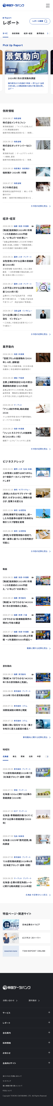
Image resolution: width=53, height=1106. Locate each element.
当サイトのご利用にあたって (12, 1076)
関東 (23, 756)
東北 (14, 756)
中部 (39, 756)
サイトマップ (7, 1081)
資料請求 (33, 1000)
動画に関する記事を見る (37, 648)
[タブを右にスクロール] (47, 33)
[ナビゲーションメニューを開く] (47, 5)
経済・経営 (28, 33)
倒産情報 (15, 33)
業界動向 (40, 33)
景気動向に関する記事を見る (35, 737)
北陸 (31, 756)
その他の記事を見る (39, 206)
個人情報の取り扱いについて (12, 1086)
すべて (5, 33)
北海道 (5, 756)
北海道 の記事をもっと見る (37, 895)
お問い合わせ (8, 1000)
